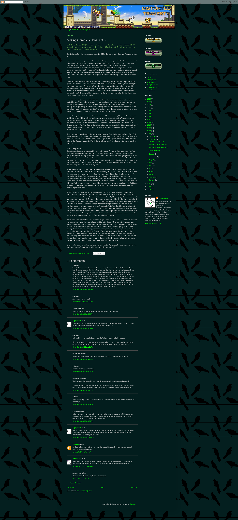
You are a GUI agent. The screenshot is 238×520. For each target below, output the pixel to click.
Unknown (76, 444)
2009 (149, 190)
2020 (149, 110)
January (152, 180)
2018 (149, 116)
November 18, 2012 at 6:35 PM (83, 405)
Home (103, 487)
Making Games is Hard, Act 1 (158, 147)
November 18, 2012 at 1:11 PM (83, 347)
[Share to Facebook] (101, 253)
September (153, 157)
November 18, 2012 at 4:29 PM (83, 359)
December (152, 136)
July (150, 163)
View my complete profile (153, 223)
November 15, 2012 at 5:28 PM (83, 314)
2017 (149, 119)
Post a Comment (75, 483)
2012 (149, 134)
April (150, 171)
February (152, 177)
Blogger (132, 504)
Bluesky (149, 77)
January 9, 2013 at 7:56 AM (82, 452)
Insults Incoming (154, 150)
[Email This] (94, 253)
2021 (149, 108)
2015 (149, 125)
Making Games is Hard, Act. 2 (158, 145)
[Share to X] (99, 253)
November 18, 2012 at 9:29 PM (83, 421)
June (151, 166)
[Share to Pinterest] (103, 253)
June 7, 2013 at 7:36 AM (81, 478)
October (152, 154)
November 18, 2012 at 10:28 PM (83, 437)
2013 (149, 131)
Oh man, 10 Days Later (156, 142)
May (150, 168)
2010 (149, 187)
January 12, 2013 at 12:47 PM (83, 466)
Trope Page (151, 90)
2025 (149, 99)
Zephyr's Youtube (153, 85)
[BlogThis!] (96, 253)
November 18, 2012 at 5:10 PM (83, 390)
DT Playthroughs (152, 80)
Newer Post (71, 487)
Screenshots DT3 (153, 87)
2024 (149, 102)
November (152, 139)
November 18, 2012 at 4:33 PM (83, 372)
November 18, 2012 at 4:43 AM (83, 328)
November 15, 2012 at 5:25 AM (83, 302)
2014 (149, 128)
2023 (149, 105)
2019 (149, 113)
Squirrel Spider (85, 30)
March (151, 174)
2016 (149, 122)
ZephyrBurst (77, 321)
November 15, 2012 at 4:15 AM (83, 289)
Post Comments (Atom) (84, 491)
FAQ (68, 30)
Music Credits (151, 82)
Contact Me (75, 30)
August (151, 160)
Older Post (133, 487)
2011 (149, 184)
